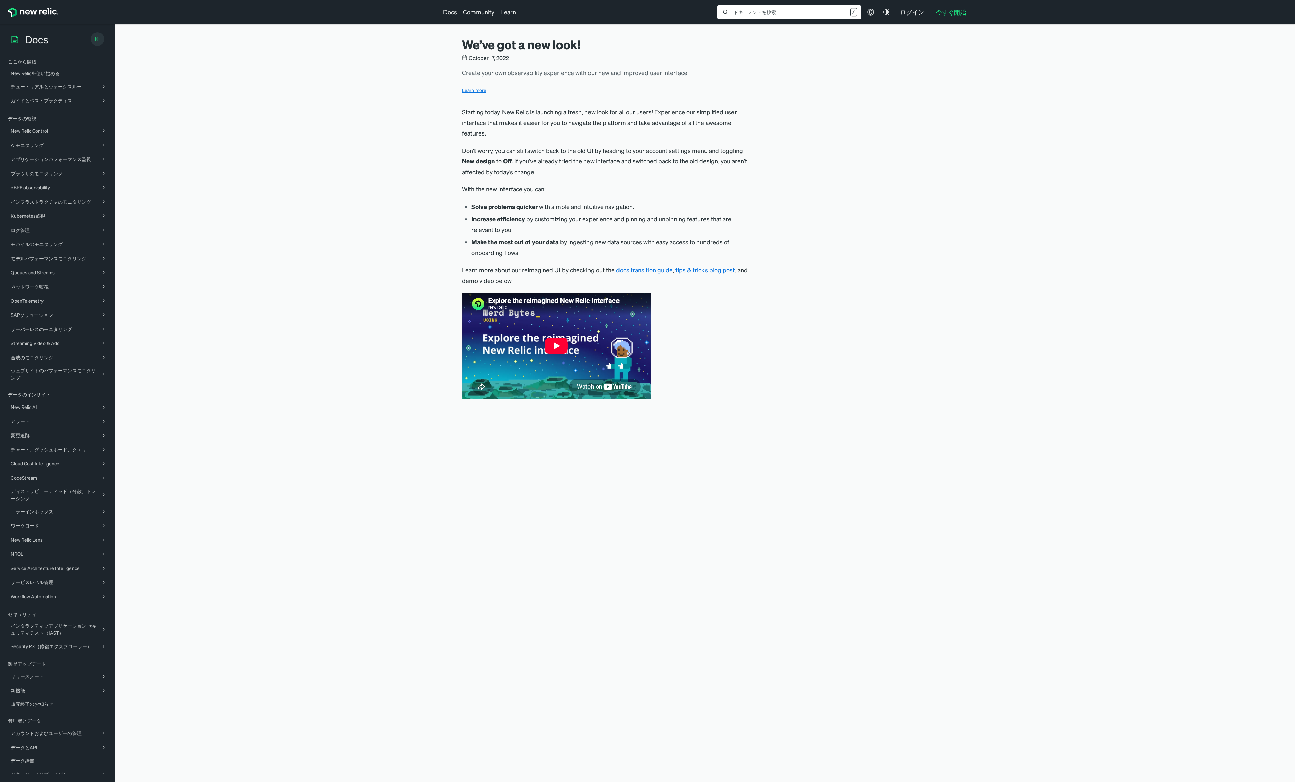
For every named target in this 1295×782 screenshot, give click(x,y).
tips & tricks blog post (705, 270)
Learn (508, 12)
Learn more (474, 90)
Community (478, 12)
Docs (450, 12)
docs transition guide (644, 270)
